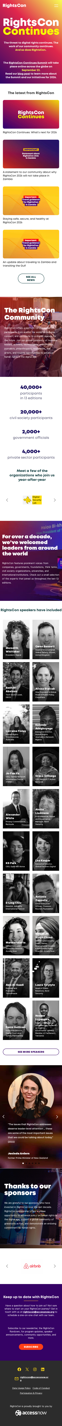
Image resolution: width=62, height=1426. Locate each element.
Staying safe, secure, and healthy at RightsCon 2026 (26, 221)
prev (7, 500)
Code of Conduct (41, 1388)
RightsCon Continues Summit (28, 63)
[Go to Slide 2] (26, 1163)
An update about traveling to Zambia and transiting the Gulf (29, 264)
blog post (24, 74)
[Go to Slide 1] (23, 1163)
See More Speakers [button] (31, 1051)
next (55, 500)
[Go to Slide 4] (32, 1163)
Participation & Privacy (31, 1393)
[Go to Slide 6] (39, 1163)
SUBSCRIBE (31, 1346)
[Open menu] (56, 6)
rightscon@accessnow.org (38, 1311)
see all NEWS (31, 278)
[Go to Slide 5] (35, 1163)
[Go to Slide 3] (29, 1163)
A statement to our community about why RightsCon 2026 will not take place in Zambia (30, 175)
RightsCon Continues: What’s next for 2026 (30, 132)
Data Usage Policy (21, 1388)
